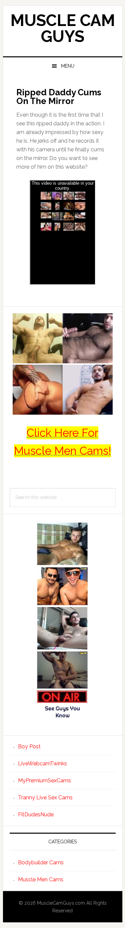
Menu (67, 66)
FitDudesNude (36, 814)
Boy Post (29, 746)
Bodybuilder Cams (41, 862)
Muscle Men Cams (40, 879)
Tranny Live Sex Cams (45, 797)
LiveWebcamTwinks (42, 763)
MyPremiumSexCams (44, 780)
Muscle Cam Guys (62, 28)
